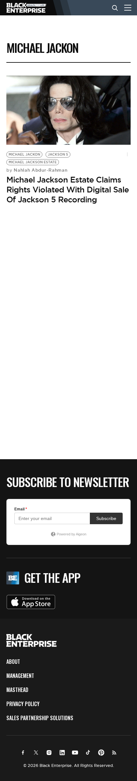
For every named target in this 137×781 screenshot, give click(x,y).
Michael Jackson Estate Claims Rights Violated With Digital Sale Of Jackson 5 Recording (67, 190)
